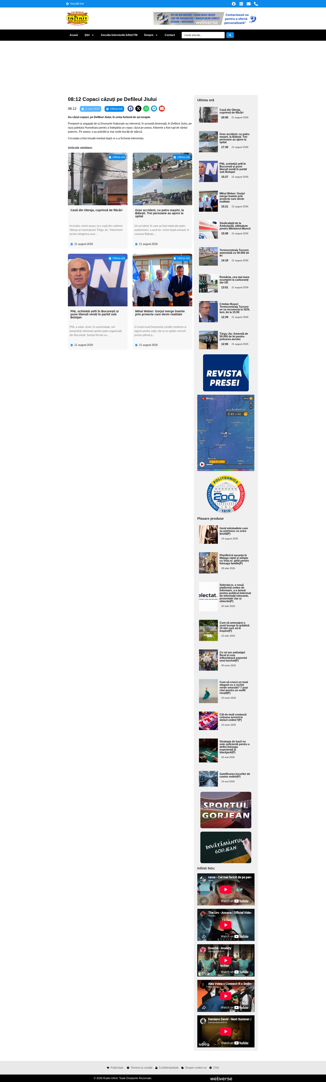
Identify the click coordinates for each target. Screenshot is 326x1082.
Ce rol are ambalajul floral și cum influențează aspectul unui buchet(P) (233, 656)
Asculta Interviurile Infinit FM (119, 35)
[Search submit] (230, 35)
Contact (170, 35)
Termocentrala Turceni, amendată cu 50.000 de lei (234, 253)
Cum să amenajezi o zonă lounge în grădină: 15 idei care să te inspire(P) (235, 626)
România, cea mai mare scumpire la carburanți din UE (234, 280)
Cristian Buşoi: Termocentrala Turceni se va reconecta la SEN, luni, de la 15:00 (235, 308)
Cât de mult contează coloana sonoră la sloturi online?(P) (233, 717)
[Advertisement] (163, 66)
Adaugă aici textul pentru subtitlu (208, 115)
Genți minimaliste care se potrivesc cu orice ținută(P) (234, 531)
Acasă (74, 35)
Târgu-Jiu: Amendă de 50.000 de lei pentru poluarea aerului (234, 336)
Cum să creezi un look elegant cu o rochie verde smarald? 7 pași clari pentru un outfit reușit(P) (234, 687)
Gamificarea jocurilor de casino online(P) (235, 775)
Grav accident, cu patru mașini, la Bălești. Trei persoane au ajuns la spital (159, 213)
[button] (131, 109)
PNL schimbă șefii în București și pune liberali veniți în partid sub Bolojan (94, 314)
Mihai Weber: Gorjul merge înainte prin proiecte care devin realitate (160, 313)
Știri (87, 35)
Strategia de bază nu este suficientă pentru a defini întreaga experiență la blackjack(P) (235, 747)
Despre (148, 35)
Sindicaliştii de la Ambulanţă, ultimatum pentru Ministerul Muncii (235, 226)
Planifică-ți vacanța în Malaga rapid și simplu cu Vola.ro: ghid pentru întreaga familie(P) (234, 559)
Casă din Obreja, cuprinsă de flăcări (96, 210)
